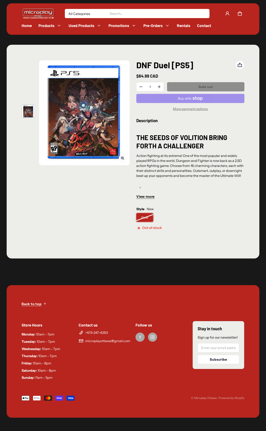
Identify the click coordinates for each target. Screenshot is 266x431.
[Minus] (140, 86)
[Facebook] (140, 337)
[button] (239, 13)
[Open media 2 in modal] (84, 112)
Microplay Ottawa (205, 398)
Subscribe (218, 359)
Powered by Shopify (231, 398)
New (144, 217)
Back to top (32, 304)
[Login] (227, 13)
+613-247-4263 (96, 332)
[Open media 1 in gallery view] (28, 111)
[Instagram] (152, 337)
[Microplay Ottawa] (38, 13)
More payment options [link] (190, 109)
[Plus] (159, 86)
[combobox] (157, 13)
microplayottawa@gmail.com (107, 341)
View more (145, 196)
